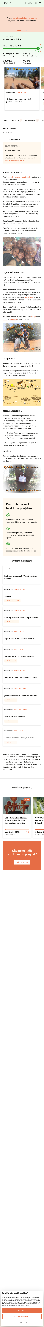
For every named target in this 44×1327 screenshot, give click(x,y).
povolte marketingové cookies (25, 18)
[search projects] (36, 3)
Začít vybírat (22, 862)
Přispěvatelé (31, 120)
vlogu (5, 319)
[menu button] (40, 3)
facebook (13, 319)
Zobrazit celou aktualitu (14, 160)
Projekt (5, 120)
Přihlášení (29, 3)
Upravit (21, 1322)
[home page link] (7, 3)
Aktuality (16, 120)
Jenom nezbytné (22, 1316)
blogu (33, 317)
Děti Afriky (29, 297)
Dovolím (22, 1310)
